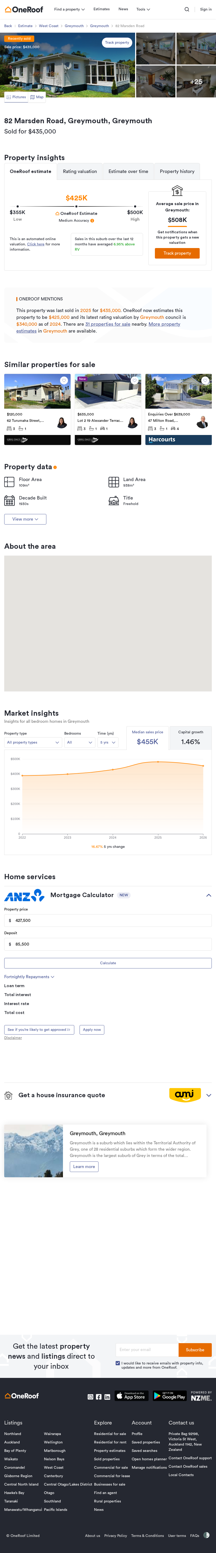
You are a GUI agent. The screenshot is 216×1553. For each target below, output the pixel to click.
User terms (177, 1536)
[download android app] (170, 1397)
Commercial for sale (111, 1468)
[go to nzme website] (201, 1397)
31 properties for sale (107, 324)
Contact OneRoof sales (188, 1466)
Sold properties (107, 1459)
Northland (12, 1434)
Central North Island (21, 1484)
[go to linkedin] (107, 1397)
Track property (117, 42)
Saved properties (146, 1442)
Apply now (92, 1030)
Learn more (84, 1167)
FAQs (194, 1536)
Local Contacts (181, 1475)
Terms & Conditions (147, 1536)
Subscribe (195, 1350)
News (123, 9)
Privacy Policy (115, 1536)
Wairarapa (52, 1434)
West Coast (48, 26)
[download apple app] (132, 1397)
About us (92, 1536)
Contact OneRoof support (190, 1458)
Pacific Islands (55, 1510)
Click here (36, 244)
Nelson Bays (54, 1459)
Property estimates (109, 1451)
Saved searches (144, 1451)
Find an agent (105, 1493)
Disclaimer (13, 1038)
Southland (52, 1501)
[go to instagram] (90, 1397)
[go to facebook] (99, 1397)
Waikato (11, 1459)
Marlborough (55, 1451)
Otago (49, 1493)
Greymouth (74, 26)
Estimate (25, 26)
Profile (137, 1434)
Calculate (108, 963)
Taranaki (11, 1501)
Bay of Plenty (15, 1451)
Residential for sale (110, 1434)
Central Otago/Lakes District (68, 1484)
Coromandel (14, 1468)
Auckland (12, 1442)
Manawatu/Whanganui (23, 1510)
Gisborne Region (18, 1476)
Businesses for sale (109, 1484)
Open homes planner (149, 1459)
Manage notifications (149, 1468)
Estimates (102, 9)
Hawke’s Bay (14, 1493)
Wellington (53, 1442)
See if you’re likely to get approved (37, 1030)
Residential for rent (110, 1442)
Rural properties (107, 1501)
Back (8, 26)
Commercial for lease (112, 1476)
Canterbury (53, 1476)
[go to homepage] (24, 9)
